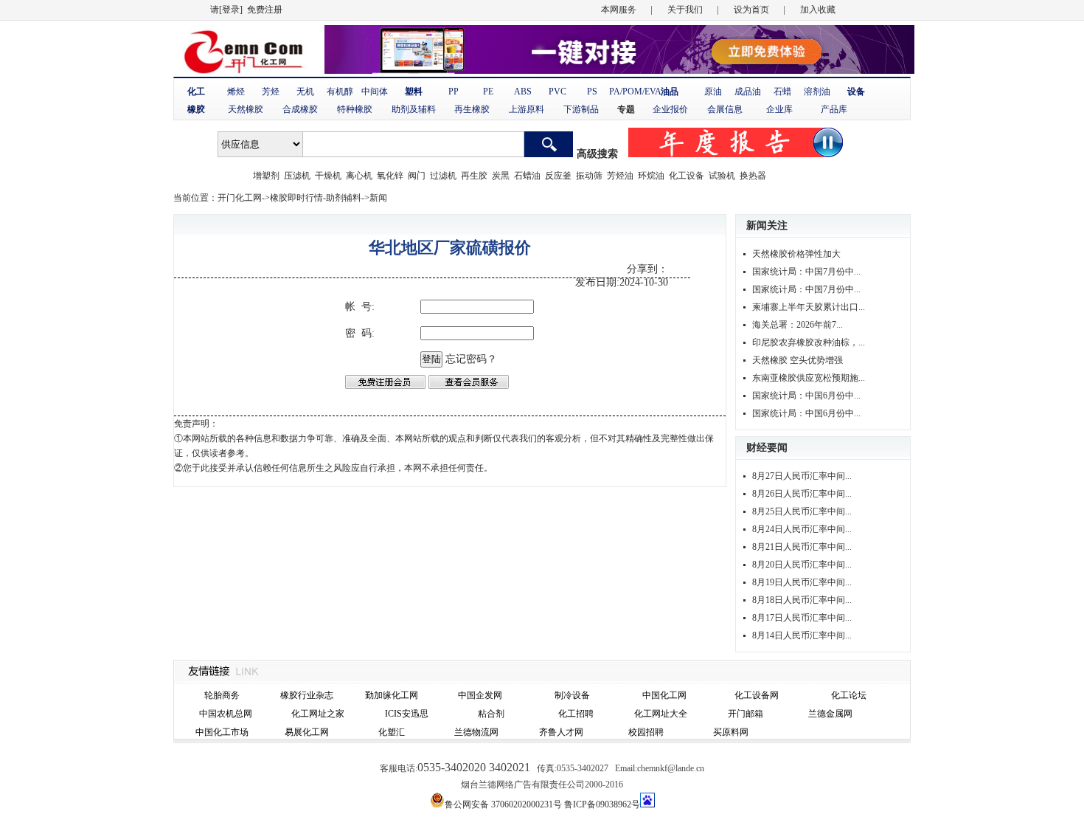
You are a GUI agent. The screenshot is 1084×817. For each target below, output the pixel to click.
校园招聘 (646, 732)
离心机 (359, 175)
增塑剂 (266, 175)
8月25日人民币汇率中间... (802, 511)
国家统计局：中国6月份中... (806, 395)
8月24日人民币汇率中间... (802, 529)
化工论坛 (848, 695)
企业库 (779, 109)
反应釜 (558, 175)
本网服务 (618, 9)
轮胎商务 (222, 695)
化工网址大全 (660, 714)
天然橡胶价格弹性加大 (796, 254)
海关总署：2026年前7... (797, 325)
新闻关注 (767, 225)
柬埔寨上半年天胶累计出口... (808, 307)
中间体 (374, 91)
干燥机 (328, 175)
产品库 (834, 109)
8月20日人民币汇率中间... (802, 564)
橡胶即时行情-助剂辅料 (315, 198)
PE (488, 91)
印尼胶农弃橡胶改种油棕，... (808, 342)
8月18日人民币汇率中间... (802, 600)
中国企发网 (480, 695)
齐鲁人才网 (561, 732)
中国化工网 (664, 695)
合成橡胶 (300, 109)
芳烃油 (620, 175)
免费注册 (264, 9)
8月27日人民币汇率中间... (802, 476)
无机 (305, 91)
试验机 (722, 175)
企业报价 (670, 109)
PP (453, 91)
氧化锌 (390, 175)
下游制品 (581, 109)
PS (592, 91)
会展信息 (725, 109)
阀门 (416, 175)
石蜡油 (527, 175)
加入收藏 (817, 9)
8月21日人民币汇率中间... (802, 547)
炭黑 (501, 175)
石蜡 (782, 91)
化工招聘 (576, 714)
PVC (557, 91)
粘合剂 (491, 714)
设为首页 (751, 9)
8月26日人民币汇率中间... (802, 494)
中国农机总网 (225, 714)
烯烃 (236, 91)
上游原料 (526, 109)
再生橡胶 (472, 109)
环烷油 (651, 175)
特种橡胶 (354, 109)
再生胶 (474, 175)
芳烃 (270, 91)
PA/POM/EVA (635, 91)
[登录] (231, 9)
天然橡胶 (245, 109)
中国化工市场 (222, 732)
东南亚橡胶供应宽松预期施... (808, 378)
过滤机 (443, 175)
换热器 (753, 175)
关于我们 (685, 9)
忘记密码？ (471, 359)
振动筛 (589, 175)
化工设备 (686, 175)
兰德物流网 (476, 732)
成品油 (747, 91)
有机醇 (340, 91)
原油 (713, 91)
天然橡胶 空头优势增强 (797, 360)
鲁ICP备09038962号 (602, 804)
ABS (523, 91)
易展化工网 (307, 732)
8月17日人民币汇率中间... (802, 618)
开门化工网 (240, 198)
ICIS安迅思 (406, 714)
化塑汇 (391, 732)
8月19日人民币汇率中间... (802, 582)
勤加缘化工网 (391, 695)
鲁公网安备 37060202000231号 (503, 804)
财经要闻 (767, 447)
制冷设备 (572, 695)
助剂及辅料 (414, 109)
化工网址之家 (317, 714)
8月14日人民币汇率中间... (802, 635)
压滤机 (297, 175)
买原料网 (730, 732)
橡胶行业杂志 (306, 695)
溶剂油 (817, 91)
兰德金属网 (830, 714)
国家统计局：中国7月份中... (806, 271)
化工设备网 (756, 695)
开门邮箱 (745, 714)
